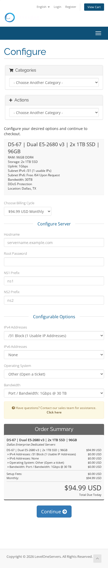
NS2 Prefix (11, 291)
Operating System (17, 365)
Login (57, 7)
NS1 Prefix (11, 272)
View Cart (94, 7)
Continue (51, 511)
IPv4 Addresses (15, 327)
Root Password (15, 253)
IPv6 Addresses (15, 346)
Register (70, 7)
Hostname (12, 234)
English (42, 7)
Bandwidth (12, 385)
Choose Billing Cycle (19, 203)
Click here (54, 412)
